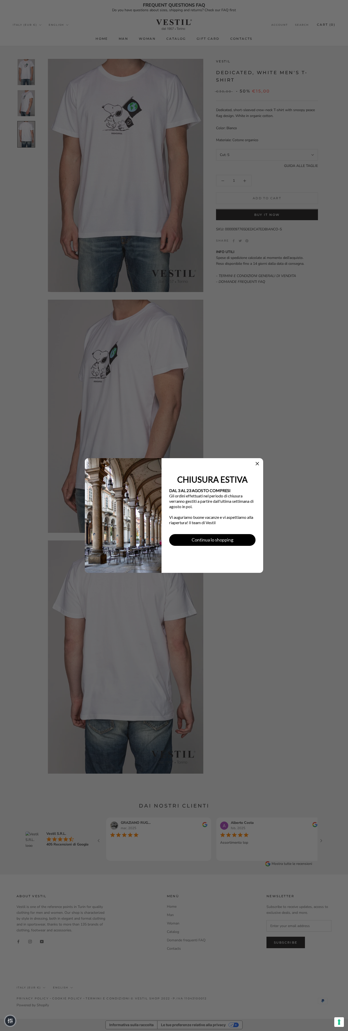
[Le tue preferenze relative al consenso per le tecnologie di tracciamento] (339, 1022)
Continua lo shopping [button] (212, 540)
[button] (257, 464)
